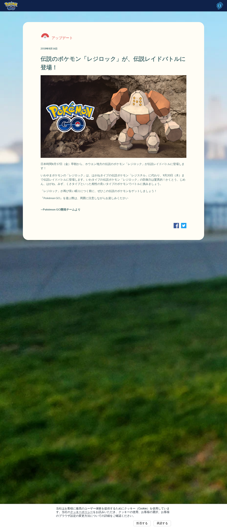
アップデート (62, 38)
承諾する (162, 523)
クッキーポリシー (81, 512)
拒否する (142, 523)
